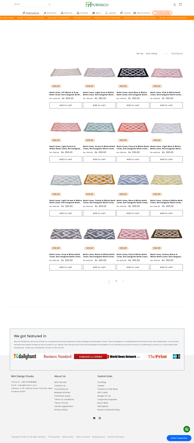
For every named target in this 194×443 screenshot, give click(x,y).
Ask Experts (103, 406)
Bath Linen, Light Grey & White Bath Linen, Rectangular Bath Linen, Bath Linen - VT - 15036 (98, 93)
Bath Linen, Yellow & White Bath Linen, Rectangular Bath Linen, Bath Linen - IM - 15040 (99, 201)
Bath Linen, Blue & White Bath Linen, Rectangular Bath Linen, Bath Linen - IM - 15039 (132, 201)
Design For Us (104, 396)
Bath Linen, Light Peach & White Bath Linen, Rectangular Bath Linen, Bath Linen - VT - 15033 (65, 147)
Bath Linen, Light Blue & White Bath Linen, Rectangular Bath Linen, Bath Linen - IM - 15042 (165, 147)
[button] (32, 13)
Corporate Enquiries (107, 399)
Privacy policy (54, 437)
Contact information (115, 437)
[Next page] (123, 281)
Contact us (60, 385)
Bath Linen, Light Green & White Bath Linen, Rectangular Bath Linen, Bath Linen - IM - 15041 (65, 201)
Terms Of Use (61, 403)
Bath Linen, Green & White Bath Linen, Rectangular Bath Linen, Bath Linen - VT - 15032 (99, 147)
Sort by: (140, 53)
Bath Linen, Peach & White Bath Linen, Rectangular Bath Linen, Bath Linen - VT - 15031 (133, 147)
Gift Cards (103, 392)
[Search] (50, 4)
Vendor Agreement (63, 406)
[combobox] (32, 4)
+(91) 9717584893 (29, 382)
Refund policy (68, 437)
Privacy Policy (61, 409)
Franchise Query (62, 396)
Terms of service (83, 437)
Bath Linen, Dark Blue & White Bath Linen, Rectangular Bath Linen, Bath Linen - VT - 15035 (132, 93)
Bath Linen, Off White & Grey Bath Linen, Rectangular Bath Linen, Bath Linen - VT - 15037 (64, 93)
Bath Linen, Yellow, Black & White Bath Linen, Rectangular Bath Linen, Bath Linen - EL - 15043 (166, 255)
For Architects (61, 389)
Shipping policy (98, 437)
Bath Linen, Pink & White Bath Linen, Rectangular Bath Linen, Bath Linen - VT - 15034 (166, 93)
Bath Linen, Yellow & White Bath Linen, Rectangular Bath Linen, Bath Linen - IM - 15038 (166, 201)
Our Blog (102, 382)
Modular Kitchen (62, 392)
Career (101, 385)
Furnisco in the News (108, 389)
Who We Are (60, 382)
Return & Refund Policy (109, 409)
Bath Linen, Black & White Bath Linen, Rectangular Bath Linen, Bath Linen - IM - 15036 (99, 255)
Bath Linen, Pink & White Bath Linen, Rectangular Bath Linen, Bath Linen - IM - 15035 (132, 255)
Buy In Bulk (103, 403)
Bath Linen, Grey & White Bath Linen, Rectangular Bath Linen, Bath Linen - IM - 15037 (65, 255)
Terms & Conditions (64, 399)
